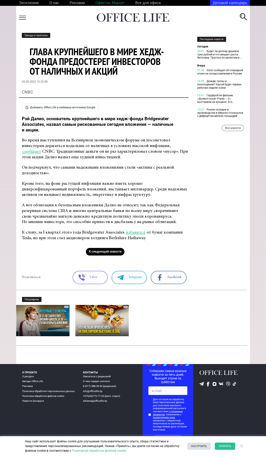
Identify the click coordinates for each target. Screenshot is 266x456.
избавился (135, 232)
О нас (54, 3)
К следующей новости (105, 251)
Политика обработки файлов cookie (43, 396)
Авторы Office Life (32, 381)
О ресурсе (28, 376)
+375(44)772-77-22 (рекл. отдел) (101, 396)
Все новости (233, 128)
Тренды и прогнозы (36, 35)
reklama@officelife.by (95, 400)
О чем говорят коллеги (96, 381)
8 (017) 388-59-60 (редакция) (99, 386)
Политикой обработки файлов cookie (99, 450)
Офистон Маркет (110, 3)
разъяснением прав (164, 417)
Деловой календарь (230, 3)
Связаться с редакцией (97, 376)
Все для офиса (148, 3)
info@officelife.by (92, 391)
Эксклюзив (29, 3)
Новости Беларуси (33, 400)
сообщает (31, 151)
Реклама (77, 3)
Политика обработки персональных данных (48, 391)
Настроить (199, 446)
